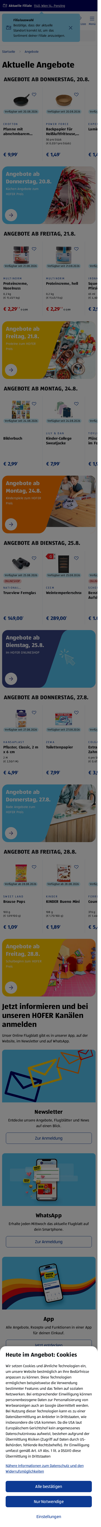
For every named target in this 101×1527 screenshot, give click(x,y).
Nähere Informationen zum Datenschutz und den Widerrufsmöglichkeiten (45, 1468)
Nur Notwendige (49, 1502)
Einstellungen (48, 1517)
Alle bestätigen (48, 1486)
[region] (48, 1436)
